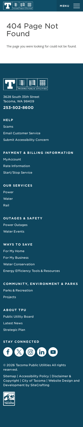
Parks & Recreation (18, 290)
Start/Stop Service (17, 172)
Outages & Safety (23, 218)
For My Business (16, 257)
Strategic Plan (14, 329)
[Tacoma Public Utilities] (18, 6)
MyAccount (12, 159)
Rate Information (16, 166)
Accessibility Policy (34, 376)
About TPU (14, 310)
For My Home (13, 251)
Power (8, 192)
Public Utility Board (18, 316)
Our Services (18, 185)
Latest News (13, 323)
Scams (8, 126)
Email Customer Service (21, 133)
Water (8, 198)
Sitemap (9, 376)
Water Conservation (19, 264)
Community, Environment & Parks (40, 284)
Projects (9, 297)
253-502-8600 (18, 107)
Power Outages (15, 225)
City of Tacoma (34, 380)
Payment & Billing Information (38, 152)
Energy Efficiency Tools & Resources (31, 271)
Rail (6, 205)
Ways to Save (18, 244)
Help (8, 120)
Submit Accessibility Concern (26, 139)
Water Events (13, 231)
